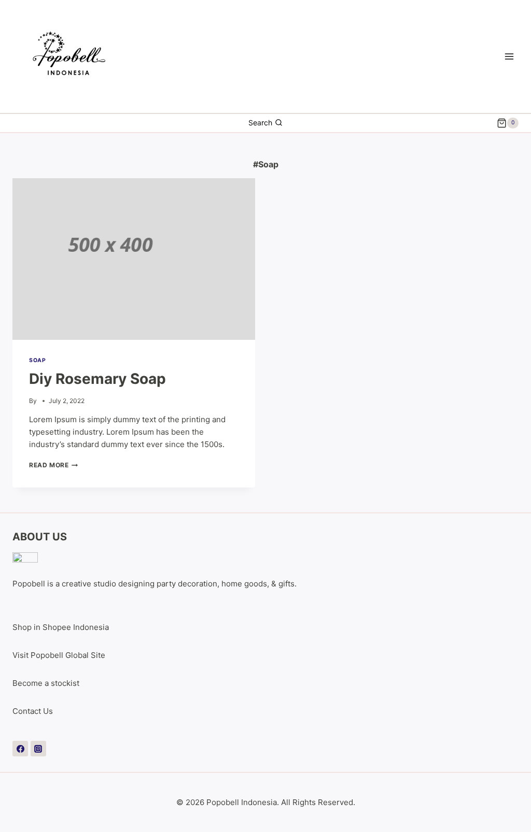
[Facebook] (20, 748)
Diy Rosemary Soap (97, 379)
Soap (37, 360)
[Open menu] (509, 56)
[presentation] (133, 259)
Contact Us (32, 711)
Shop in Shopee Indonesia (60, 627)
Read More (53, 465)
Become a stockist (45, 683)
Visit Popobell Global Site (58, 655)
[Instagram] (38, 748)
